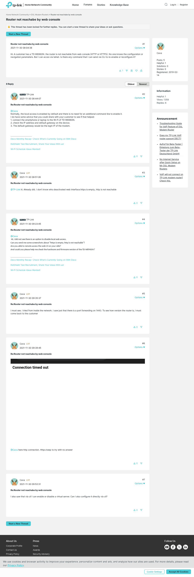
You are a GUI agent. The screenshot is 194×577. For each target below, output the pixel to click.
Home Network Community (17, 14)
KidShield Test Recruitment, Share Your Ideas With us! (37, 144)
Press (36, 541)
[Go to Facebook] (173, 547)
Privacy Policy (12, 554)
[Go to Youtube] (166, 547)
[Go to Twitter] (179, 547)
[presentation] (14, 96)
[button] (75, 4)
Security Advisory (41, 554)
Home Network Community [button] (38, 4)
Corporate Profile (14, 545)
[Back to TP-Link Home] (14, 4)
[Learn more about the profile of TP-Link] (15, 96)
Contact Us (11, 550)
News (35, 545)
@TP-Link (15, 189)
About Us (11, 541)
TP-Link (30, 94)
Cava (22, 173)
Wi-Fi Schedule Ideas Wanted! (25, 149)
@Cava (14, 111)
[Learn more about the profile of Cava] (15, 174)
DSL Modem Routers (39, 14)
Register (184, 5)
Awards (36, 550)
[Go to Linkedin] (185, 547)
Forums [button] (88, 4)
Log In (173, 5)
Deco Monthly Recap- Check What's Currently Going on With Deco (43, 138)
